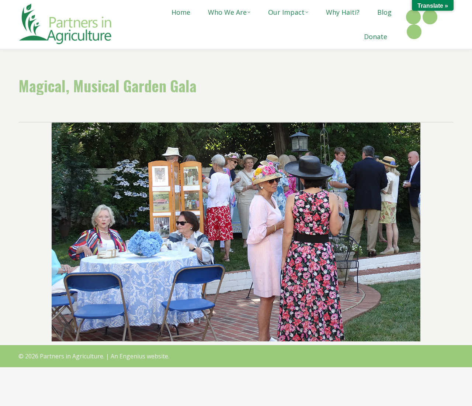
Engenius (132, 356)
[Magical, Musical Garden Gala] (236, 232)
